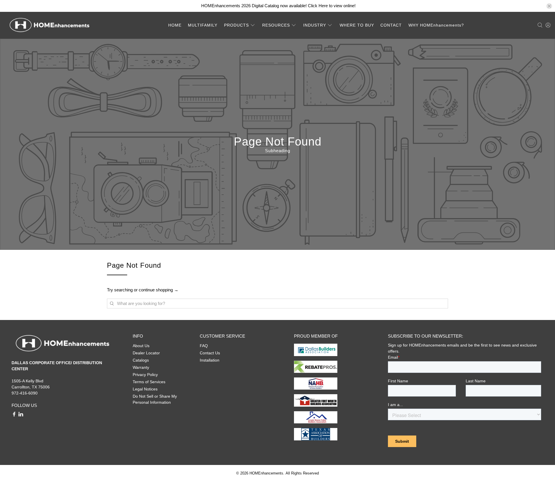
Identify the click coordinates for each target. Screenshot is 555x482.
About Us (141, 345)
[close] (549, 6)
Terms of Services (149, 381)
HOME (175, 25)
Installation (209, 360)
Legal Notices (145, 389)
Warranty (141, 367)
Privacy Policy (145, 374)
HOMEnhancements (266, 473)
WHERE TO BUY (357, 25)
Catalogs (141, 360)
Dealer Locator (146, 353)
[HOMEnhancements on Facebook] (14, 415)
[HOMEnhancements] (49, 25)
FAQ (204, 345)
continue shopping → (158, 289)
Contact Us (210, 353)
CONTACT (391, 25)
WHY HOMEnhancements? (436, 25)
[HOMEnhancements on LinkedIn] (20, 415)
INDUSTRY (314, 25)
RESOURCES (276, 25)
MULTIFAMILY (202, 25)
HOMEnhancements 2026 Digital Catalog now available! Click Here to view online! (278, 5)
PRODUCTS (236, 25)
